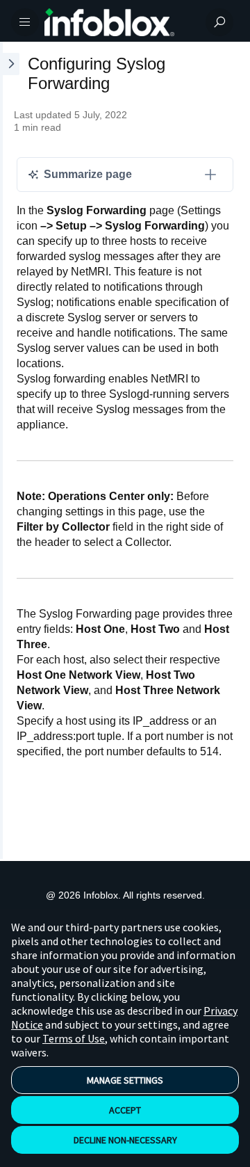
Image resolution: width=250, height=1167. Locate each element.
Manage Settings (125, 1080)
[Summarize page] (210, 174)
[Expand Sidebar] (9, 450)
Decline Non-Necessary (125, 1140)
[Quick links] (119, 22)
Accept (125, 1110)
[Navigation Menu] (25, 22)
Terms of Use (73, 1038)
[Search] (219, 22)
